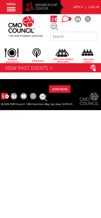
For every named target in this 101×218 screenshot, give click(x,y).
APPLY (78, 7)
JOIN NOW (59, 89)
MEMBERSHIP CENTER (46, 6)
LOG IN (93, 7)
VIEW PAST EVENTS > (28, 68)
